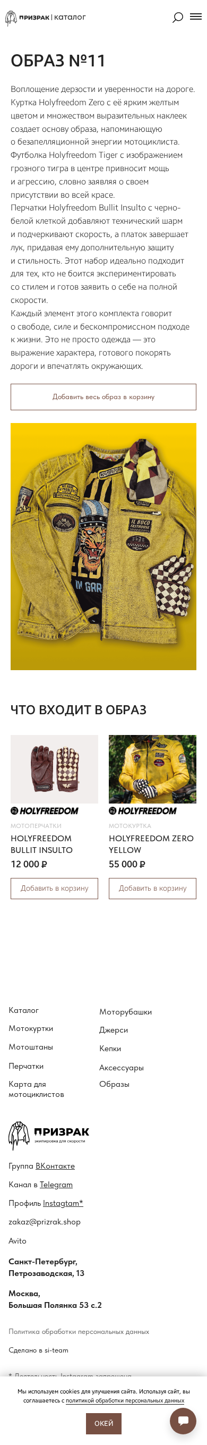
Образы (114, 1084)
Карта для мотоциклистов (36, 1089)
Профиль (45, 1203)
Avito (17, 1241)
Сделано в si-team (38, 1350)
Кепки (110, 1048)
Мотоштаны (30, 1047)
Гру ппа (41, 1166)
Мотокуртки (30, 1028)
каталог (70, 16)
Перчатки (26, 1066)
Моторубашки (125, 1012)
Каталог (23, 1010)
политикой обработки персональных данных (125, 1400)
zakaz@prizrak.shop (44, 1221)
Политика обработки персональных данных (78, 1331)
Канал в (40, 1184)
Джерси (113, 1030)
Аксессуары (121, 1067)
